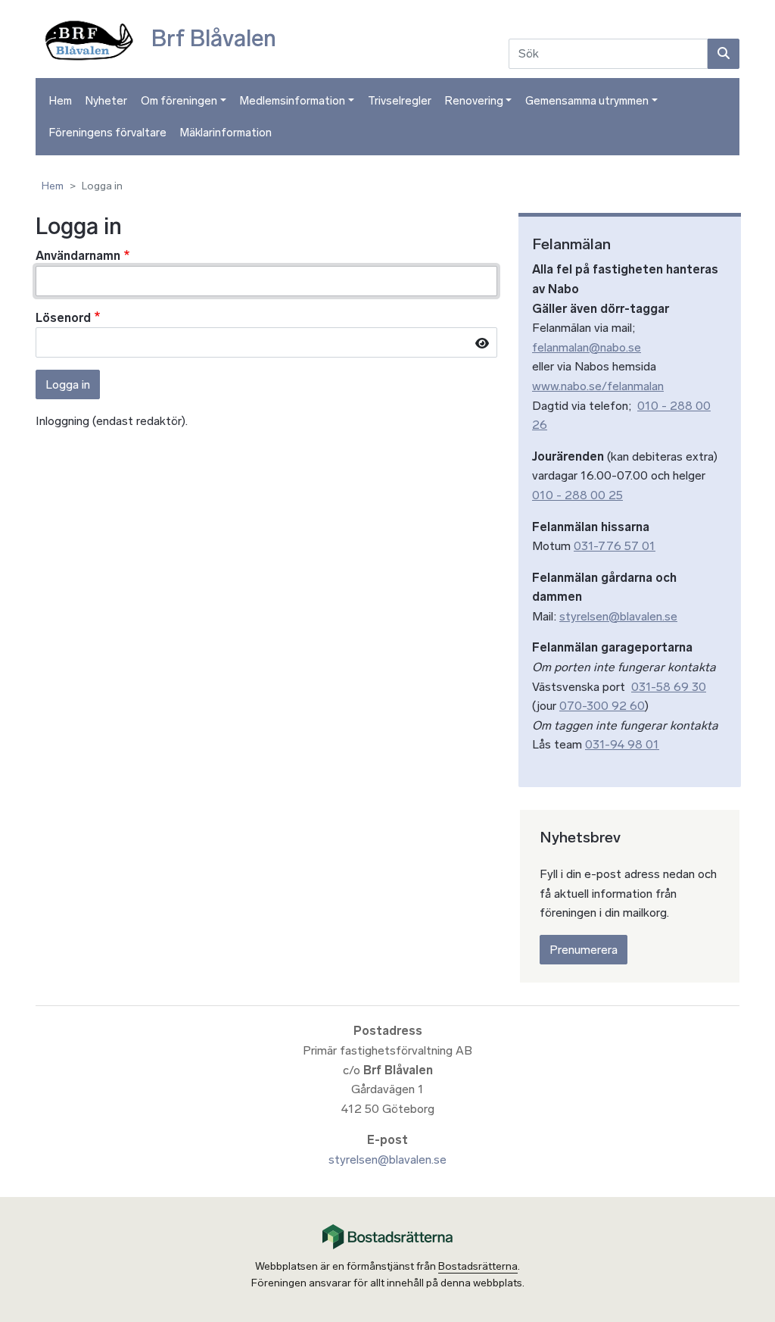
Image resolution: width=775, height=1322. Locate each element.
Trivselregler (399, 101)
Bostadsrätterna (478, 1266)
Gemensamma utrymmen (587, 101)
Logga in (67, 384)
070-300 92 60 (602, 706)
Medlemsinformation (292, 101)
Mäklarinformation (226, 132)
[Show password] (482, 343)
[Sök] (723, 54)
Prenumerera (583, 949)
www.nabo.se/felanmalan (598, 386)
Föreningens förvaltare (108, 132)
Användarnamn (78, 255)
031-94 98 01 (622, 744)
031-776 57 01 (614, 546)
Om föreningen (179, 101)
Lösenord (63, 318)
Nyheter (106, 101)
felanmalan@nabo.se (586, 347)
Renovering (474, 101)
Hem (60, 101)
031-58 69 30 (668, 687)
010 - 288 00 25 (577, 495)
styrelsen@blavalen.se (618, 616)
